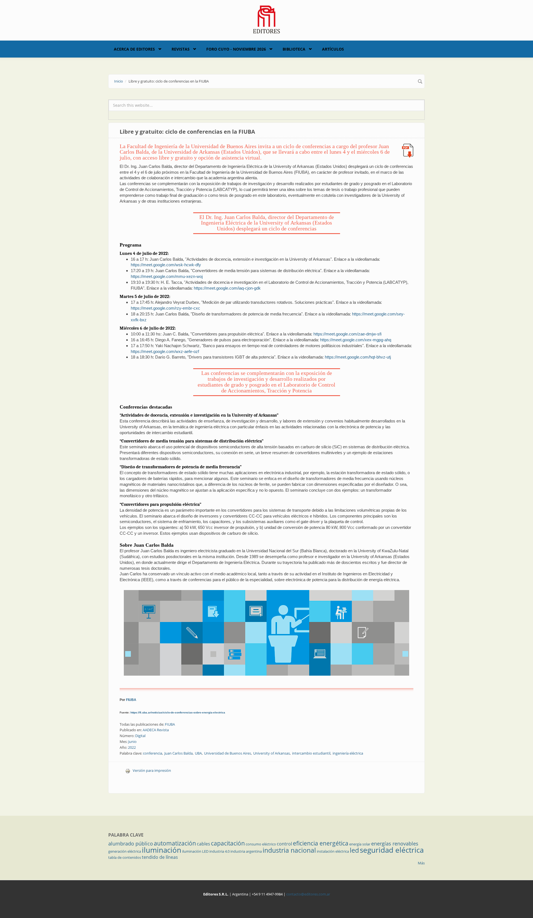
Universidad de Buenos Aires (227, 753)
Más (421, 862)
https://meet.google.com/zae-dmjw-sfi (347, 334)
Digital (140, 735)
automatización (175, 843)
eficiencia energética (320, 843)
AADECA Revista (156, 729)
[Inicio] (266, 18)
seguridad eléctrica (392, 850)
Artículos (333, 49)
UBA (198, 753)
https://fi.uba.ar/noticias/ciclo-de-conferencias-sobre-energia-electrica (177, 712)
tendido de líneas (160, 857)
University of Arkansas (271, 753)
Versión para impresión (152, 770)
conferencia (152, 753)
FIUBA (131, 700)
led (354, 850)
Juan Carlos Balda (178, 753)
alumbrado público (130, 843)
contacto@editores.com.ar (308, 894)
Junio (132, 741)
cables (203, 844)
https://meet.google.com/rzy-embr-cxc (165, 308)
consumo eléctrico (261, 844)
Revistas (181, 49)
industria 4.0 (219, 851)
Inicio (118, 81)
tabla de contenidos (124, 857)
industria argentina (246, 851)
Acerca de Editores (134, 49)
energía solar (359, 844)
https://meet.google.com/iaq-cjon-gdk (227, 288)
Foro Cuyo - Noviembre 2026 (236, 49)
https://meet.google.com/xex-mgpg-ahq (355, 339)
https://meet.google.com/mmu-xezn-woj (167, 276)
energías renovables (394, 843)
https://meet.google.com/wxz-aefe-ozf (165, 351)
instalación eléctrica (333, 851)
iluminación (161, 850)
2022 (132, 747)
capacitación (228, 843)
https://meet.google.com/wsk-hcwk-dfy (166, 264)
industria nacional (289, 850)
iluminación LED (195, 851)
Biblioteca (294, 49)
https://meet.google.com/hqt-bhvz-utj (358, 357)
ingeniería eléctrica (348, 753)
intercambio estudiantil (311, 753)
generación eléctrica (124, 851)
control (284, 844)
